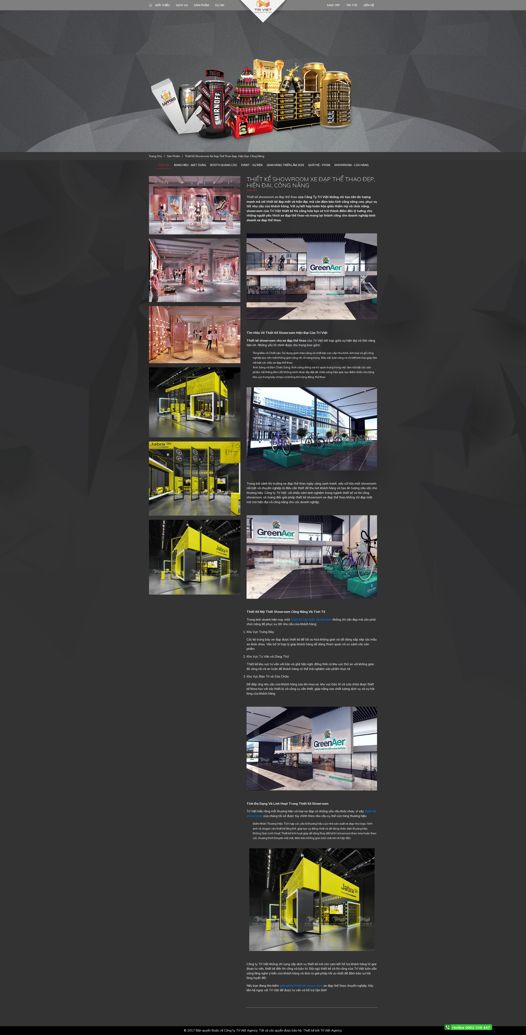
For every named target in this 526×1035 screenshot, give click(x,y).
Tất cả (163, 165)
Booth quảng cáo (223, 165)
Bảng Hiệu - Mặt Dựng (190, 165)
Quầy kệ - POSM (319, 165)
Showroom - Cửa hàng (351, 165)
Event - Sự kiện (252, 165)
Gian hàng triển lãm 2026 (285, 165)
